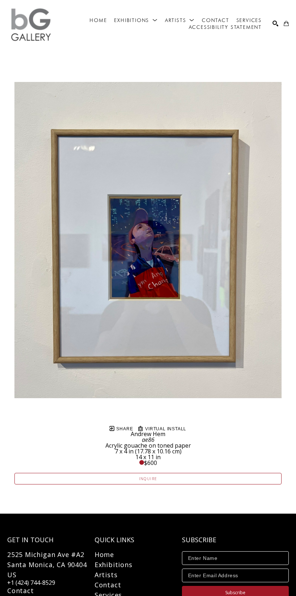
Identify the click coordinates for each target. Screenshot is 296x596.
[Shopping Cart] (286, 23)
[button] (135, 20)
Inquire (148, 478)
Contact (20, 590)
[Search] (275, 23)
